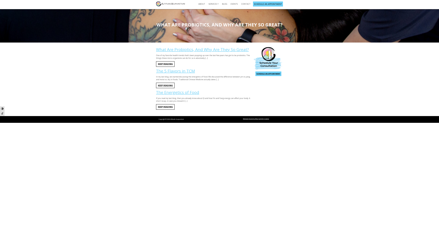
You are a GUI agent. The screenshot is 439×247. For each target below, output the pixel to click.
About (201, 4)
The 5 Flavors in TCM (175, 71)
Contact (245, 4)
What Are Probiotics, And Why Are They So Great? (202, 49)
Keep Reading (165, 64)
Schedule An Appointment (268, 4)
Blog (224, 4)
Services (213, 4)
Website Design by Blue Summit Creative (256, 119)
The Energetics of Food (177, 92)
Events (234, 4)
